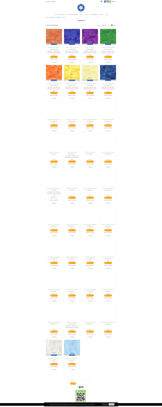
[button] (106, 14)
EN (114, 1)
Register (54, 1)
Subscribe (73, 383)
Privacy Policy (84, 404)
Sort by (99, 25)
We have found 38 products (52, 25)
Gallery (86, 14)
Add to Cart (54, 56)
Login (48, 1)
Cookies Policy (92, 404)
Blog (81, 14)
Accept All (111, 404)
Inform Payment (94, 14)
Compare (54, 62)
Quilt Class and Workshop (72, 14)
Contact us (101, 14)
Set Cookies (105, 404)
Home (56, 14)
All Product (61, 14)
